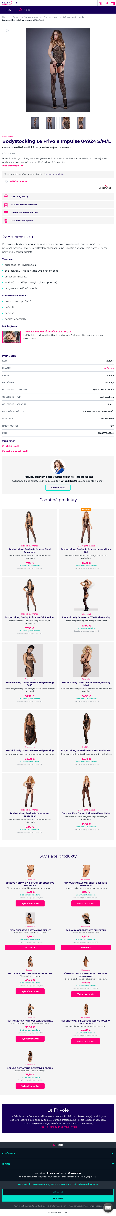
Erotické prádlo (51, 17)
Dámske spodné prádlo (73, 17)
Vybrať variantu (30, 903)
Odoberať (58, 1198)
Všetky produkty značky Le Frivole (58, 1126)
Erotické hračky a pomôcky (25, 17)
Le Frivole (7, 136)
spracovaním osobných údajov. (88, 1206)
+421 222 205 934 (69, 480)
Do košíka (30, 947)
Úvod (4, 17)
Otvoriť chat (58, 487)
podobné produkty (54, 174)
